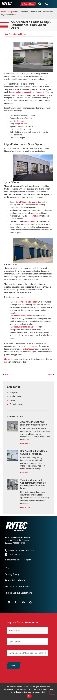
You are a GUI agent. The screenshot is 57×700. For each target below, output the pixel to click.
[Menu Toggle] (53, 4)
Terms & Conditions (15, 580)
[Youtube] (23, 602)
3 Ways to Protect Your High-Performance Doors (33, 423)
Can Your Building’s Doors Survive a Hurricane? (33, 452)
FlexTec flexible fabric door (25, 302)
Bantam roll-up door (22, 316)
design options (21, 124)
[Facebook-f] (9, 602)
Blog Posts (12, 12)
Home (3, 12)
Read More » (25, 444)
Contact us (29, 349)
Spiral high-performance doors (29, 202)
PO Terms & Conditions (17, 586)
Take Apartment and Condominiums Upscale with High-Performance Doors (33, 484)
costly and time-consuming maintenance (27, 92)
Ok (29, 696)
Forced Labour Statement (18, 592)
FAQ (7, 568)
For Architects (20, 34)
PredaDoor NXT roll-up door (25, 327)
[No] (52, 692)
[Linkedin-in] (16, 602)
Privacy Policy (12, 574)
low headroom (30, 221)
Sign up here (9, 359)
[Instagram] (30, 602)
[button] (39, 3)
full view (36, 216)
